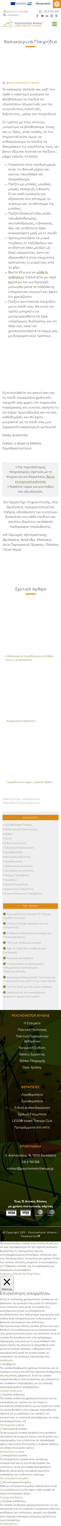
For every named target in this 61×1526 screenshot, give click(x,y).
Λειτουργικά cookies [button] (12, 1425)
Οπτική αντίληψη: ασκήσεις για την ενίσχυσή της (25, 925)
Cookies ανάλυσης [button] (11, 1391)
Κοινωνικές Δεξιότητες (17, 857)
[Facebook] (38, 15)
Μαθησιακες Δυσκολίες (18, 866)
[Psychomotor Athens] (30, 27)
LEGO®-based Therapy (18, 825)
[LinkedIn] (47, 15)
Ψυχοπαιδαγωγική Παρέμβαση (23, 893)
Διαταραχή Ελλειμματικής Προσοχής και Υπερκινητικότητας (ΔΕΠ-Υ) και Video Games (29, 979)
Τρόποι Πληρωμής (32, 1061)
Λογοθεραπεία (13, 861)
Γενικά (8, 838)
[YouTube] (42, 15)
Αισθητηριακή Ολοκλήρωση (21, 829)
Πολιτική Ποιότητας (32, 1029)
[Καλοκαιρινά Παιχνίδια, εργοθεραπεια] (30, 63)
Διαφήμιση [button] (6, 1360)
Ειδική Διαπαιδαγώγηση (19, 848)
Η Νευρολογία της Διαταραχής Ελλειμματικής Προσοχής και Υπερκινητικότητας (23, 968)
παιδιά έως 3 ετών (13, 803)
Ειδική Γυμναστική (15, 843)
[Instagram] (52, 15)
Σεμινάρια (10, 880)
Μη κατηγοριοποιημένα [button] (14, 1478)
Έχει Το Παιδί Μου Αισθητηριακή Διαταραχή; (24, 950)
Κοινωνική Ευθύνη (32, 1047)
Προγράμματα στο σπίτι (19, 871)
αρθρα (8, 834)
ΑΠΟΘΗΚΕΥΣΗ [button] (9, 1524)
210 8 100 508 (51, 11)
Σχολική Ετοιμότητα (16, 884)
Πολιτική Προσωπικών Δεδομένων (32, 1039)
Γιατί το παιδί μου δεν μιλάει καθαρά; (29, 987)
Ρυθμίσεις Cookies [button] (11, 1274)
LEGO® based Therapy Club (32, 1121)
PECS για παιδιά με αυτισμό (24, 943)
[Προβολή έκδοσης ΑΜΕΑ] (57, 4)
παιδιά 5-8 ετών (31, 799)
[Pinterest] (56, 15)
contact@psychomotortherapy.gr (30, 1168)
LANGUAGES (13, 15)
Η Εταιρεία (32, 1023)
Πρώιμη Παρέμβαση (16, 875)
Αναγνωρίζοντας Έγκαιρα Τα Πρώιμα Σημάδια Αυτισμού (27, 916)
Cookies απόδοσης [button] (11, 1497)
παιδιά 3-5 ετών (11, 799)
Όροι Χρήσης (32, 1067)
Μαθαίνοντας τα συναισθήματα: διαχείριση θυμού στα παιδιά (24, 994)
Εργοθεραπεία (13, 852)
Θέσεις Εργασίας (32, 1054)
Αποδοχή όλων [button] (31, 1274)
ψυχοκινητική (32, 803)
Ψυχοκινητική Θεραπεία (18, 889)
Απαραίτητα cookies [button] (12, 1452)
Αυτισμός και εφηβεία (20, 958)
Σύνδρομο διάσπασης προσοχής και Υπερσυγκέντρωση (27, 935)
